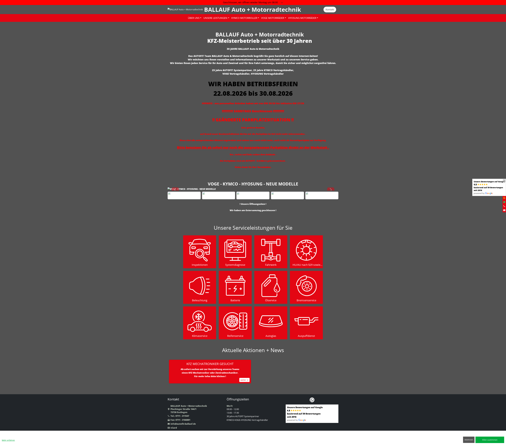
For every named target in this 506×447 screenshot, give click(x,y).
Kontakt (330, 9)
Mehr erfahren (8, 440)
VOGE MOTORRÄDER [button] (272, 17)
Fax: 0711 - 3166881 (180, 419)
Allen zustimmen (489, 439)
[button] (175, 189)
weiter (243, 380)
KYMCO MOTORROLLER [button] (244, 17)
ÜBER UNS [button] (194, 17)
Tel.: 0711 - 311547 (180, 415)
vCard (174, 427)
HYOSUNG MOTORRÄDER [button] (302, 17)
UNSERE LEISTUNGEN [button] (215, 17)
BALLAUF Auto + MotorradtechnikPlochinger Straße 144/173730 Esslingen (189, 409)
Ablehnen (468, 439)
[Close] (504, 180)
